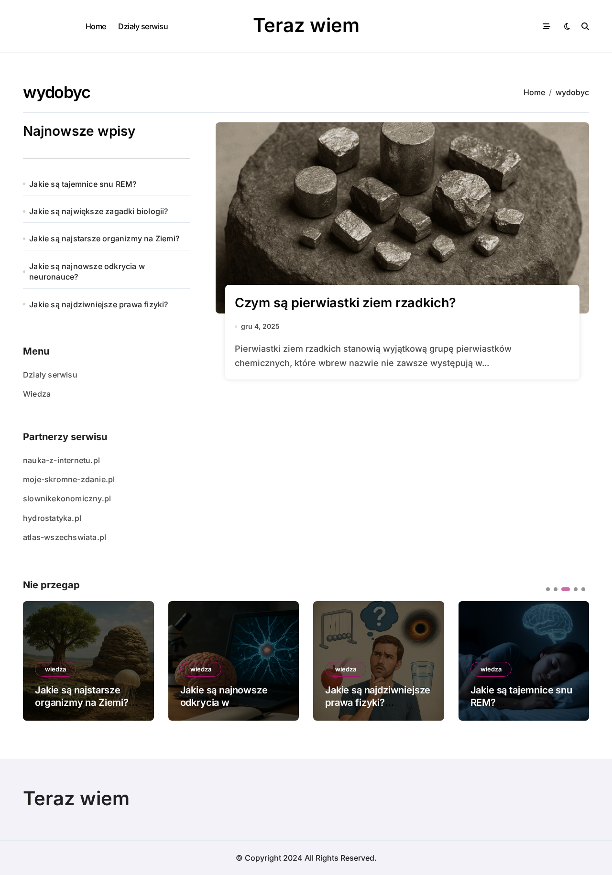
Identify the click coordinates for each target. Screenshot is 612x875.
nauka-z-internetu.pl (61, 460)
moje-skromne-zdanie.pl (69, 479)
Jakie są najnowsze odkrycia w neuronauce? (87, 271)
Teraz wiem (306, 25)
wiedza (55, 669)
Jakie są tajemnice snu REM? (82, 184)
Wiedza (37, 394)
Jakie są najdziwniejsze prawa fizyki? (98, 304)
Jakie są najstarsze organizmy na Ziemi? (104, 238)
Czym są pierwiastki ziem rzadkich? (346, 303)
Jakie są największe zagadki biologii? (98, 211)
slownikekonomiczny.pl (67, 498)
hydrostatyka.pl (52, 518)
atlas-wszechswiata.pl (64, 537)
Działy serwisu (143, 26)
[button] (574, 660)
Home (96, 26)
